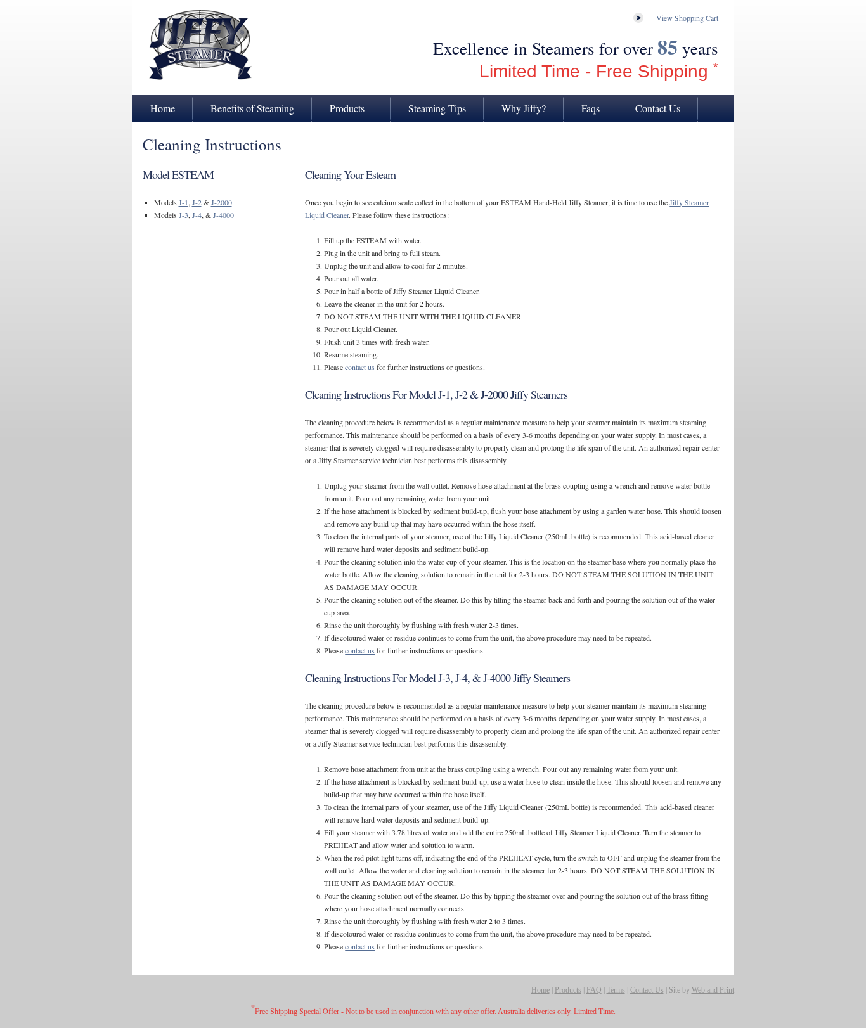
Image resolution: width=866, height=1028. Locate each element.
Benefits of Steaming (252, 108)
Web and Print (713, 990)
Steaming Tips (437, 108)
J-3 (183, 215)
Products (347, 108)
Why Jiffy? (523, 108)
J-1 (183, 202)
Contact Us (657, 108)
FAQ (594, 990)
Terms (616, 990)
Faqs (590, 108)
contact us (360, 367)
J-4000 (223, 215)
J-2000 (221, 202)
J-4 (197, 215)
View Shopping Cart (687, 18)
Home (162, 108)
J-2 (197, 202)
